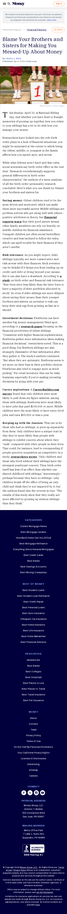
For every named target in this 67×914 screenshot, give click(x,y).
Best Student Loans (34, 590)
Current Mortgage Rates (33, 526)
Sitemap (33, 770)
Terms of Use (33, 741)
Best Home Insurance (33, 625)
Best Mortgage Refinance (33, 543)
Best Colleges (33, 671)
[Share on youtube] (42, 792)
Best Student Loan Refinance (33, 596)
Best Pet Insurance (33, 700)
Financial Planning (36, 30)
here (38, 905)
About (33, 718)
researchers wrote (24, 456)
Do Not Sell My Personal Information (33, 747)
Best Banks (33, 561)
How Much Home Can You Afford (33, 538)
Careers (33, 776)
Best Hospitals (33, 677)
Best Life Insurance (33, 630)
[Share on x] (30, 792)
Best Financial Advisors (33, 642)
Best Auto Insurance (33, 613)
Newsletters (33, 660)
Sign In (59, 3)
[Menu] (4, 3)
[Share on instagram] (36, 792)
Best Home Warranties (34, 636)
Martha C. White (13, 59)
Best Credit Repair (33, 602)
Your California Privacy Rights (33, 753)
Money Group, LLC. (29, 867)
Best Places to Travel (33, 689)
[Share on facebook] (23, 792)
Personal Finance (11, 30)
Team (33, 730)
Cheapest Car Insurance (33, 619)
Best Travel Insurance (33, 694)
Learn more (51, 20)
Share (59, 30)
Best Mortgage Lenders (33, 532)
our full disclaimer (44, 892)
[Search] (9, 3)
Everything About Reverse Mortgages (33, 549)
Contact (33, 724)
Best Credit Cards (33, 555)
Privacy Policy (33, 735)
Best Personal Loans (33, 607)
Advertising (33, 764)
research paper (32, 326)
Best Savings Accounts (34, 567)
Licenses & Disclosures (33, 758)
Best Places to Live (33, 683)
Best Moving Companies (33, 572)
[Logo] (18, 3)
